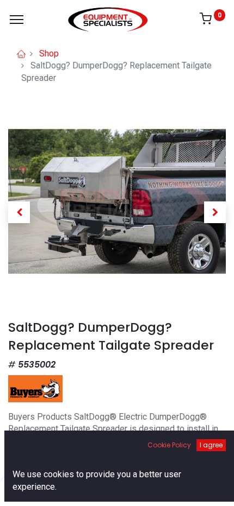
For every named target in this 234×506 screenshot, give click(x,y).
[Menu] (16, 19)
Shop (49, 53)
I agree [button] (211, 445)
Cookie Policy (169, 445)
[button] (19, 212)
